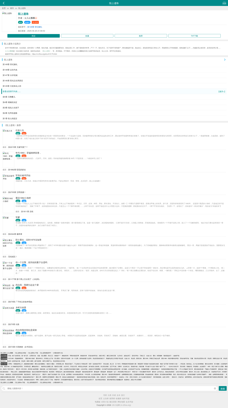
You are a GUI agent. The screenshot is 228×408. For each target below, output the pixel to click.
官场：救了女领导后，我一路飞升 (18, 356)
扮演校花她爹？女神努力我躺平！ (197, 374)
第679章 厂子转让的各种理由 (20, 301)
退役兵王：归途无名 (178, 377)
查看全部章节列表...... (114, 91)
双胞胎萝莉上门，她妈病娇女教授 (23, 364)
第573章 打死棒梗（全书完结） (21, 346)
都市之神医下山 (47, 361)
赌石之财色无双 (111, 356)
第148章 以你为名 (10, 69)
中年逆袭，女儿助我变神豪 (93, 374)
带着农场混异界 (74, 356)
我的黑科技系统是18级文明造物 (86, 377)
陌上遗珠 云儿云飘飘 (7, 353)
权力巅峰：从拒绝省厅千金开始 (131, 369)
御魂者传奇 (65, 356)
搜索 (222, 388)
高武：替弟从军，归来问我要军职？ (107, 377)
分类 (109, 395)
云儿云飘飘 (29, 17)
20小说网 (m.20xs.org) (121, 405)
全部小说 (105, 401)
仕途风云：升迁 (123, 377)
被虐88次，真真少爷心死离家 (132, 380)
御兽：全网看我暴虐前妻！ (217, 374)
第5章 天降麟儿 (9, 96)
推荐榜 (112, 398)
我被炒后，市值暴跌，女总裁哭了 (196, 366)
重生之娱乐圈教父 (40, 364)
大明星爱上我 (60, 364)
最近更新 (113, 401)
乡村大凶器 (21, 307)
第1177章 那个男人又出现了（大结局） (24, 279)
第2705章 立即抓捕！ (17, 192)
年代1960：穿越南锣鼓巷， (28, 152)
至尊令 (10, 364)
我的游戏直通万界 (87, 372)
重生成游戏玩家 (198, 369)
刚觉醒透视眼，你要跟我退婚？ (150, 369)
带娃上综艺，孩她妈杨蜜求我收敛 (21, 372)
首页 (4, 8)
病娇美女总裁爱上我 (47, 366)
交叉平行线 (113, 366)
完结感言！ (12, 256)
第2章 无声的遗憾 (10, 113)
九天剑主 (120, 356)
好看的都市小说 (58, 353)
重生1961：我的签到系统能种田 (111, 374)
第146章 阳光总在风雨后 (13, 80)
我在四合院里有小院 (200, 358)
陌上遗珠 (22, 8)
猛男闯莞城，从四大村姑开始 (193, 377)
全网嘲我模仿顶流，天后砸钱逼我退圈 (133, 374)
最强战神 (78, 372)
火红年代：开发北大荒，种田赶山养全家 (75, 366)
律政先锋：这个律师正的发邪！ (49, 369)
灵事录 (120, 366)
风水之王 (50, 356)
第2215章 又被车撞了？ (18, 147)
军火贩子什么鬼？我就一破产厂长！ (156, 366)
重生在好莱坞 (209, 364)
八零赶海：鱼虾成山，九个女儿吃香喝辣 (192, 364)
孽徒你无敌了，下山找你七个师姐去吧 (76, 364)
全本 (118, 395)
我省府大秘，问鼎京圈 (137, 366)
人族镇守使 (176, 356)
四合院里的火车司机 (59, 361)
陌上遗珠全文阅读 (20, 353)
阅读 (33, 35)
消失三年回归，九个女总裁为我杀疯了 (141, 377)
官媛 (18, 217)
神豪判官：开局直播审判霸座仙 (63, 380)
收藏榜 (118, 398)
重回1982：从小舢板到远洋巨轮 (13, 366)
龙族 (38, 356)
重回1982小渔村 (23, 197)
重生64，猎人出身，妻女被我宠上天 (199, 372)
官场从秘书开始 (23, 175)
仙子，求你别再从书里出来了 (122, 372)
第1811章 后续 (27, 211)
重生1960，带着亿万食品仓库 (151, 358)
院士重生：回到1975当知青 (28, 239)
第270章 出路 (13, 324)
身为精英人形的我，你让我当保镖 (98, 366)
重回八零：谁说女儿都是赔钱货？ (65, 377)
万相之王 (142, 356)
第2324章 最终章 (15, 234)
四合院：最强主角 (136, 358)
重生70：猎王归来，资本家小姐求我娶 (27, 369)
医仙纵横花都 (149, 374)
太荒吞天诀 (32, 356)
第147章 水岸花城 (10, 75)
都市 (12, 8)
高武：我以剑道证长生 (179, 374)
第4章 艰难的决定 (10, 102)
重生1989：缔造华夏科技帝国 (170, 358)
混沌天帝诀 (135, 356)
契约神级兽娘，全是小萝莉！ (161, 377)
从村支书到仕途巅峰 (182, 372)
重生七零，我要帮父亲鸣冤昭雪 (45, 377)
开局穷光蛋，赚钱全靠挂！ (32, 366)
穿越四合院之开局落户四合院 (114, 358)
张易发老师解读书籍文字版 (169, 369)
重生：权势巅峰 (157, 356)
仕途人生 (20, 130)
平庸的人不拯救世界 (211, 369)
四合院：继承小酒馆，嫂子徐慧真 (31, 361)
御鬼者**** (57, 356)
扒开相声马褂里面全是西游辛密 (111, 369)
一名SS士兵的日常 (173, 366)
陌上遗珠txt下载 (33, 353)
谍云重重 (44, 356)
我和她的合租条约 (29, 380)
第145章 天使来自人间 (12, 86)
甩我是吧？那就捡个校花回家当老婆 (148, 364)
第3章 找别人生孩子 (11, 107)
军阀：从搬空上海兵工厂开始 (44, 380)
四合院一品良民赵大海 (13, 361)
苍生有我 (182, 366)
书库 (105, 395)
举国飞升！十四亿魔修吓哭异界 (141, 372)
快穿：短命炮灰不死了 (95, 364)
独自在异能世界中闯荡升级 (40, 372)
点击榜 (106, 398)
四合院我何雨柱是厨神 (26, 329)
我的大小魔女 (50, 364)
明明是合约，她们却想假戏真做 (65, 372)
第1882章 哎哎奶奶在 (17, 169)
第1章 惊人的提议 (10, 118)
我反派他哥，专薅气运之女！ (32, 374)
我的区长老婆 (58, 366)
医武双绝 (51, 372)
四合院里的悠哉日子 (99, 358)
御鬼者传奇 (83, 356)
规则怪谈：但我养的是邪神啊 (14, 374)
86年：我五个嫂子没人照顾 (216, 366)
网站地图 (121, 401)
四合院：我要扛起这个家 (27, 284)
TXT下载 (194, 35)
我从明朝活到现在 (100, 380)
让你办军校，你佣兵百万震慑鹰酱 (91, 369)
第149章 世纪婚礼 (34, 26)
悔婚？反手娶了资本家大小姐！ (169, 364)
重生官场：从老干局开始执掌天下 (84, 380)
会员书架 (129, 401)
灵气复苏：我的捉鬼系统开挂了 (25, 377)
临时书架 (125, 398)
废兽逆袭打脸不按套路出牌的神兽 (213, 377)
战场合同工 (127, 356)
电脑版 (97, 401)
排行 (123, 395)
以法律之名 (126, 366)
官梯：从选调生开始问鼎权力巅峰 (69, 369)
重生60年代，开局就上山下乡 (44, 358)
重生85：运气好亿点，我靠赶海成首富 (163, 372)
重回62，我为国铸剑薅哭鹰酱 (163, 374)
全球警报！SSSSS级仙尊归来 (74, 374)
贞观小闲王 (102, 356)
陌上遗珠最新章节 (45, 353)
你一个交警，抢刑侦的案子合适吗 (31, 262)
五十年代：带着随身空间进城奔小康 (125, 364)
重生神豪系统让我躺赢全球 (115, 380)
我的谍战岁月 (167, 356)
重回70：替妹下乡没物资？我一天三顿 (53, 374)
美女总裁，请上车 (108, 364)
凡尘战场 (20, 380)
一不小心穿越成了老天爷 (185, 369)
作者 (114, 395)
